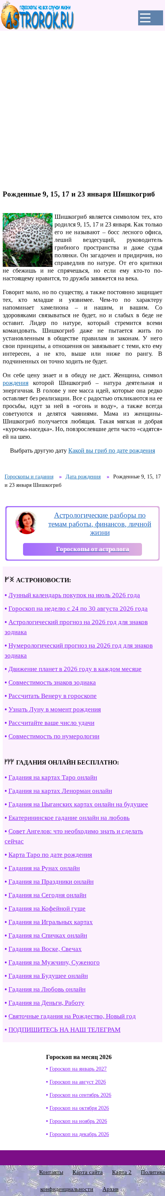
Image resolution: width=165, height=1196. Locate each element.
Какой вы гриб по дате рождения (111, 450)
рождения (15, 383)
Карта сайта (88, 1172)
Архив (110, 1189)
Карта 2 (122, 1172)
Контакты (51, 1172)
